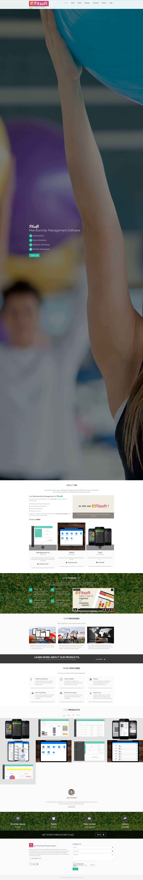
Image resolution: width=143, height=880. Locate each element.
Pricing (79, 3)
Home (65, 3)
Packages (87, 3)
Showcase (96, 3)
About (72, 3)
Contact (104, 3)
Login (110, 3)
